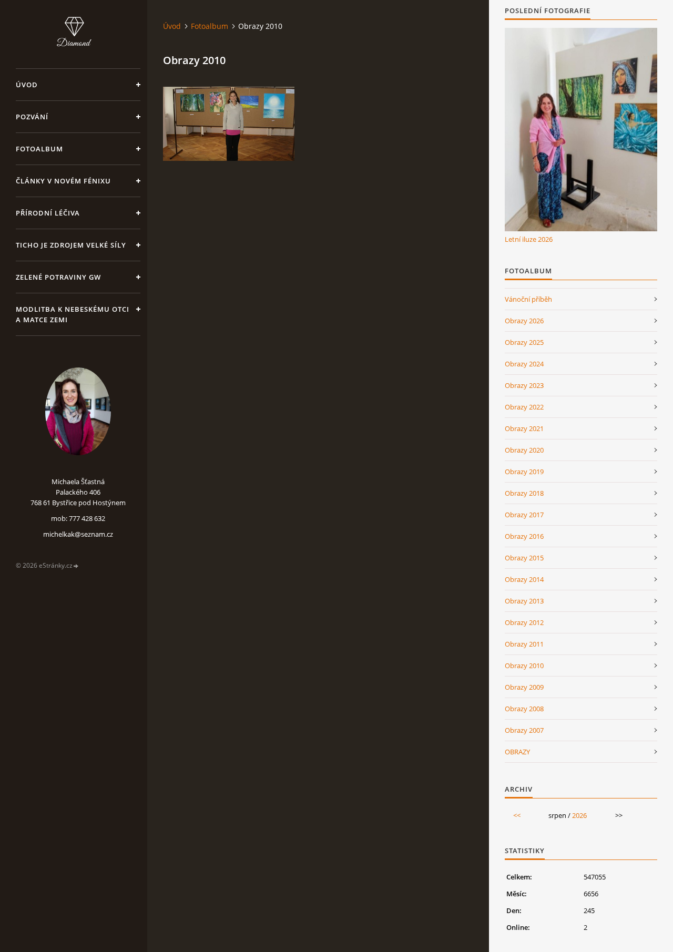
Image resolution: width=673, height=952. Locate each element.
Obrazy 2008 (524, 708)
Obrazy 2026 (524, 320)
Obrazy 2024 (524, 363)
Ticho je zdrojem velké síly (71, 245)
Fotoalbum (39, 148)
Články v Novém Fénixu (63, 181)
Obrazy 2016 (524, 536)
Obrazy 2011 (524, 644)
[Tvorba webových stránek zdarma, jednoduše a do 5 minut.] (76, 566)
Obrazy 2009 (524, 687)
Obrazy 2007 (524, 730)
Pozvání (32, 116)
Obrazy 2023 (524, 385)
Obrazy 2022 (524, 407)
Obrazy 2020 (524, 450)
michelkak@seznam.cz (78, 534)
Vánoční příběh (528, 299)
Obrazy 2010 (524, 665)
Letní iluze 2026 (529, 239)
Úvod (27, 84)
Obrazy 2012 (524, 622)
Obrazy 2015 (524, 557)
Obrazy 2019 (524, 471)
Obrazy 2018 (524, 493)
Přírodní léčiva (48, 213)
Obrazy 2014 (524, 579)
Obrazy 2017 (524, 514)
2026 (579, 815)
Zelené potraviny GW (58, 277)
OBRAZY (517, 751)
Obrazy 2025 (524, 342)
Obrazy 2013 (524, 601)
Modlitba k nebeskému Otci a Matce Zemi (72, 314)
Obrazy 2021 (524, 428)
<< (517, 815)
